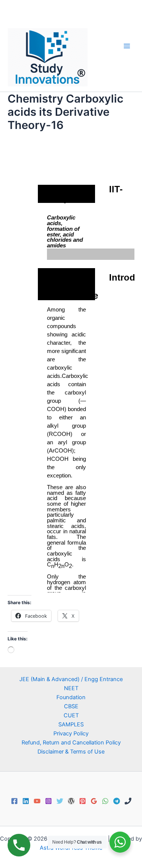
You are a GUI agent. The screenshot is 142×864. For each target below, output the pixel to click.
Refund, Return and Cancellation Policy (71, 742)
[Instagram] (48, 801)
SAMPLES (71, 724)
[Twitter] (59, 801)
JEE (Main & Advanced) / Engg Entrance (71, 679)
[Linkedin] (25, 801)
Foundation (71, 697)
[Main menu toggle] (126, 45)
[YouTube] (37, 801)
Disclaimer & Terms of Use (71, 751)
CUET (71, 715)
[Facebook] (14, 801)
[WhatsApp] (105, 801)
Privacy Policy (71, 733)
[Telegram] (116, 801)
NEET (71, 688)
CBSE (71, 706)
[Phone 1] (128, 801)
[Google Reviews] (94, 801)
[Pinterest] (82, 801)
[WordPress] (71, 801)
